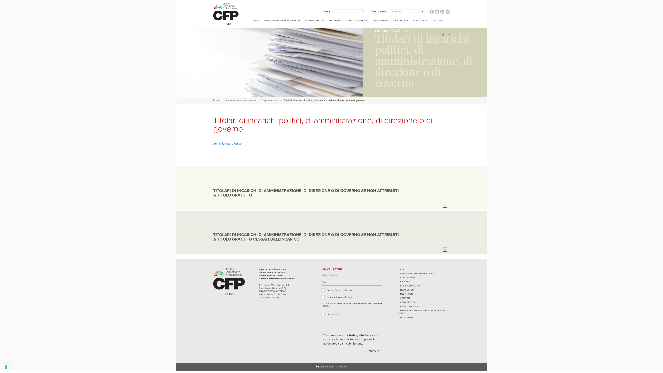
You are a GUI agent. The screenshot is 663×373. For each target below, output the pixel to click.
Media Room (400, 21)
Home (216, 100)
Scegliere (396, 11)
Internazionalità (355, 21)
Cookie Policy (407, 302)
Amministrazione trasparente (281, 21)
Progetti (334, 21)
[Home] (229, 14)
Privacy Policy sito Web (413, 306)
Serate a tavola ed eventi (340, 297)
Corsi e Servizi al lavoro (339, 290)
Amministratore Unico (227, 143)
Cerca (326, 11)
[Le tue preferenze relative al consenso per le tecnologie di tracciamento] (6, 367)
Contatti (438, 21)
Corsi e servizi (379, 11)
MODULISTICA (420, 21)
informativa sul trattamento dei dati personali (359, 303)
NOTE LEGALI (406, 318)
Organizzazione (270, 100)
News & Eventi (380, 21)
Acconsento (333, 314)
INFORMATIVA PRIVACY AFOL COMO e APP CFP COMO (421, 312)
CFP (255, 21)
